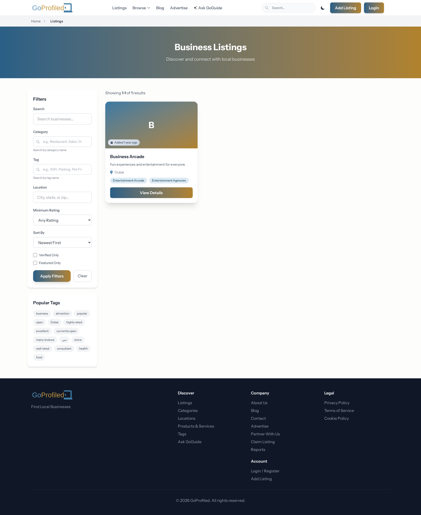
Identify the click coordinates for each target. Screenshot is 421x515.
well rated (42, 348)
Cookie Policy (336, 418)
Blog (160, 7)
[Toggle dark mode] (322, 7)
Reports (258, 449)
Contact (258, 418)
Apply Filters (52, 276)
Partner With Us (265, 433)
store (78, 340)
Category (40, 132)
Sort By (38, 232)
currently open (66, 331)
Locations (186, 418)
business (42, 313)
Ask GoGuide (210, 7)
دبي (64, 340)
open (39, 322)
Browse (139, 7)
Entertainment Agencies (169, 180)
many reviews (45, 340)
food (39, 357)
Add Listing (345, 7)
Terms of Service (339, 410)
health (83, 348)
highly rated (74, 322)
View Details (151, 192)
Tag (36, 159)
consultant (64, 348)
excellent (42, 331)
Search (38, 109)
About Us (259, 402)
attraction (62, 313)
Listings (119, 7)
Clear (82, 275)
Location (40, 187)
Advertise (179, 7)
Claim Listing (263, 441)
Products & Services (196, 426)
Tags (182, 433)
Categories (188, 410)
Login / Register (265, 470)
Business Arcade (127, 156)
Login (374, 7)
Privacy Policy (336, 402)
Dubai (54, 322)
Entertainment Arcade (128, 180)
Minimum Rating (46, 210)
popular (82, 313)
